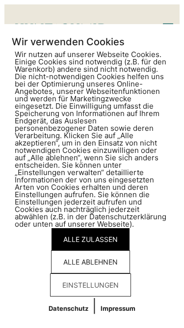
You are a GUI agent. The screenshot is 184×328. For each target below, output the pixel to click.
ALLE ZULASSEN (90, 239)
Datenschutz (68, 308)
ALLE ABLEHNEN (90, 262)
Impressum (118, 308)
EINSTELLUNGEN (90, 285)
